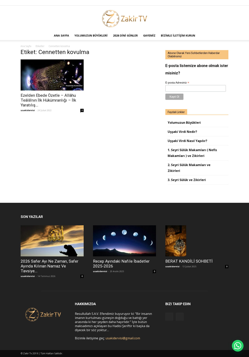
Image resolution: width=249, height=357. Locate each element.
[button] (223, 35)
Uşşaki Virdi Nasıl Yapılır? (187, 141)
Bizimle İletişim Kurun (178, 35)
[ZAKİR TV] (124, 18)
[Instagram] (219, 2)
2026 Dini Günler (125, 35)
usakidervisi (28, 110)
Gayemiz (149, 35)
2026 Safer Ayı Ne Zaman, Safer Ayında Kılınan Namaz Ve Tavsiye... (49, 266)
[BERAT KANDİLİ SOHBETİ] (196, 241)
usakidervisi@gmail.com (122, 338)
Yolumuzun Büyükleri (91, 35)
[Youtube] (225, 2)
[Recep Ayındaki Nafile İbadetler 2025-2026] (124, 240)
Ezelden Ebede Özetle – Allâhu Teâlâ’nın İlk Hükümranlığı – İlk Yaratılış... (48, 100)
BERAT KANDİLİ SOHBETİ (189, 261)
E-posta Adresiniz (177, 82)
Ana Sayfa (61, 35)
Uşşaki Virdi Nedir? (182, 132)
